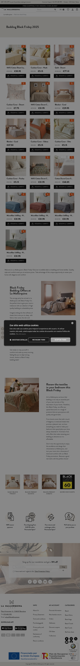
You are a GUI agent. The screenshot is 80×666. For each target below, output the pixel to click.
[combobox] (72, 323)
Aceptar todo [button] (60, 340)
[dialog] (40, 333)
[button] (18, 340)
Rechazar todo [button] (38, 340)
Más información (21, 334)
